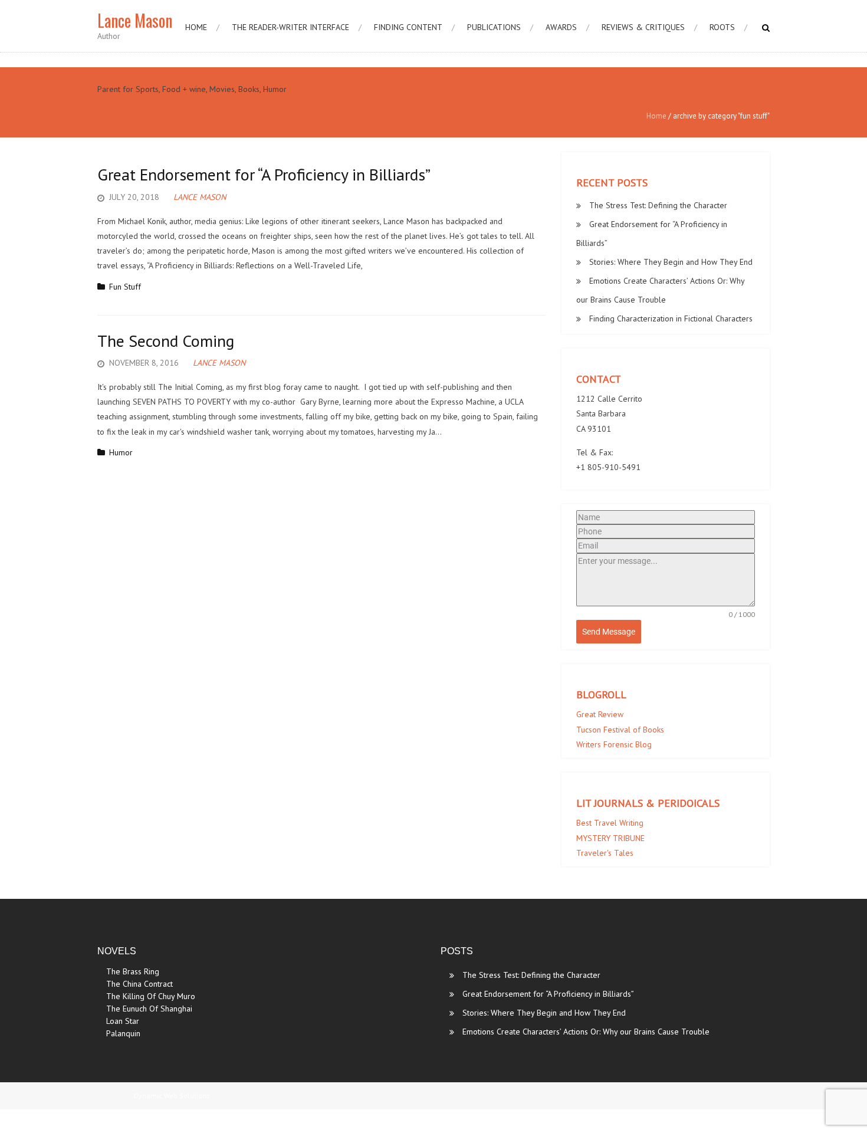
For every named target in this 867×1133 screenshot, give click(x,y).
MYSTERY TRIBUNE (610, 838)
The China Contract (139, 983)
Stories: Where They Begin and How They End (671, 262)
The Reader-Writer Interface (290, 27)
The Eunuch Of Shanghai (149, 1008)
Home (196, 27)
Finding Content (408, 27)
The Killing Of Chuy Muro (150, 996)
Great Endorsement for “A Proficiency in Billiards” (264, 174)
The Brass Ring (132, 971)
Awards (561, 27)
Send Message (608, 631)
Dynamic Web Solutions (172, 1095)
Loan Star (122, 1021)
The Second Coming (165, 341)
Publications (494, 27)
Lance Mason (199, 197)
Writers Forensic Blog (614, 744)
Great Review (599, 714)
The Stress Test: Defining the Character (658, 205)
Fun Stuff (125, 286)
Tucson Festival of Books (620, 729)
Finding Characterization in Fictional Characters (671, 318)
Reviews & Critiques (643, 27)
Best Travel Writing (609, 822)
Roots (722, 27)
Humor (121, 452)
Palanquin (123, 1033)
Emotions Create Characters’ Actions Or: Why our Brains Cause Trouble (586, 1031)
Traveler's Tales (604, 853)
